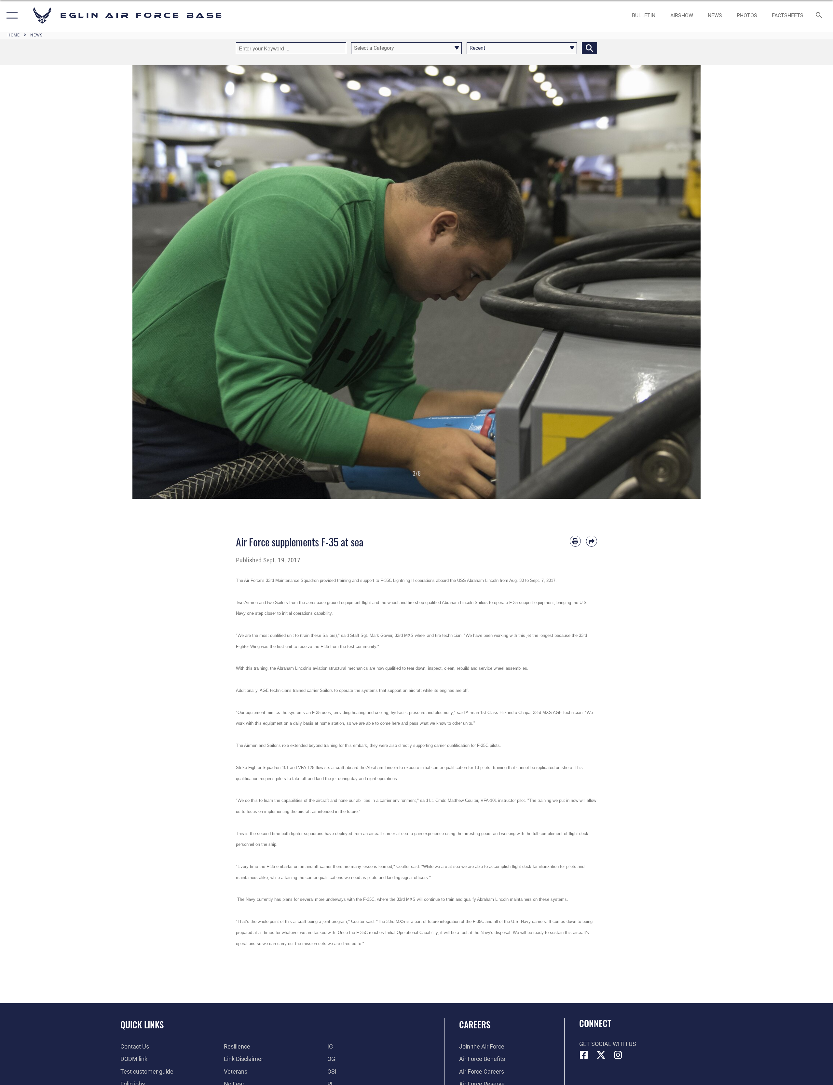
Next (672, 282)
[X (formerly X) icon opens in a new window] (601, 1055)
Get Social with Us (607, 1043)
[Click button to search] (589, 48)
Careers (474, 1024)
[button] (10, 15)
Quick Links (142, 1024)
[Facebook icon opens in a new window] (584, 1055)
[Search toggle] (819, 15)
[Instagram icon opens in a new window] (618, 1055)
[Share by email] (591, 541)
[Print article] (575, 541)
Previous (160, 282)
